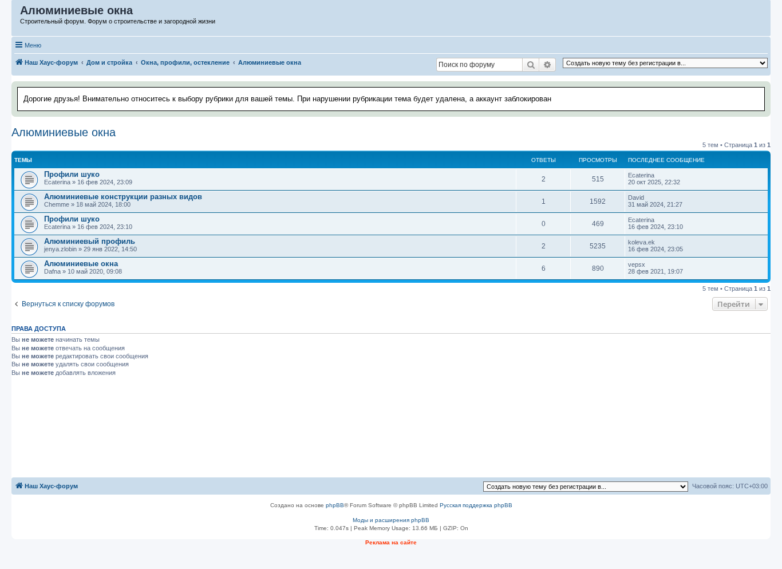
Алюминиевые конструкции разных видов (123, 196)
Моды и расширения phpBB (391, 520)
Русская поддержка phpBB (476, 505)
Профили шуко (72, 174)
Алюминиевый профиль (89, 241)
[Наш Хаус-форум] (16, 13)
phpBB (335, 505)
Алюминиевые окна (63, 132)
